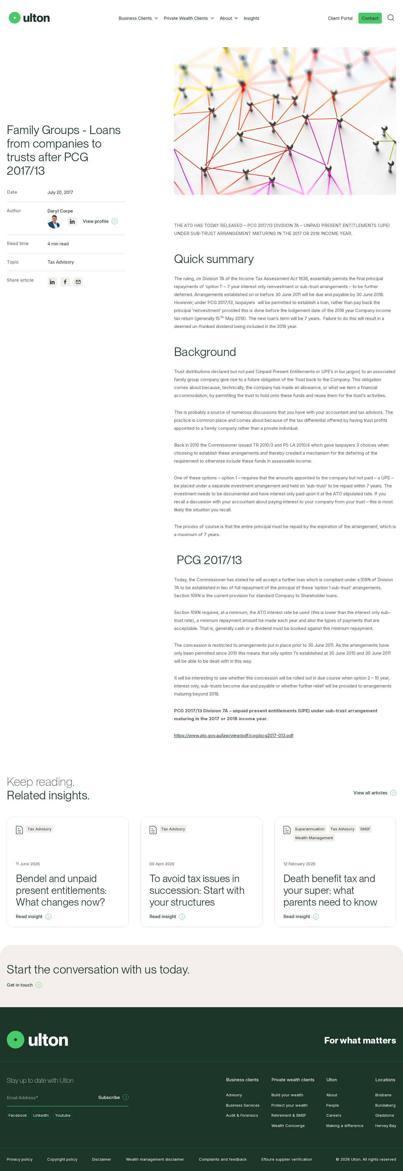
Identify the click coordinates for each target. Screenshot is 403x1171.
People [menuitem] (332, 1105)
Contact (370, 18)
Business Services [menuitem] (243, 1105)
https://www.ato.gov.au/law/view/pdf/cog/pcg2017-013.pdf (234, 735)
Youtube (63, 1115)
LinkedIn (41, 1115)
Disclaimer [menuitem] (101, 1159)
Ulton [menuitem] (331, 1079)
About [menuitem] (331, 1094)
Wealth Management (314, 837)
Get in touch (20, 985)
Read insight (29, 916)
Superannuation (310, 829)
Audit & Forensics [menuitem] (242, 1115)
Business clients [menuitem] (242, 1079)
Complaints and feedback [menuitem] (223, 1159)
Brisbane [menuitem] (383, 1094)
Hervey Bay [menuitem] (385, 1125)
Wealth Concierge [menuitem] (288, 1125)
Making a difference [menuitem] (344, 1125)
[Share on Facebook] (65, 282)
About (226, 18)
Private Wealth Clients (186, 18)
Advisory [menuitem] (234, 1094)
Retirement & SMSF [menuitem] (288, 1115)
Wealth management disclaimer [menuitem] (155, 1159)
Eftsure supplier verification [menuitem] (286, 1159)
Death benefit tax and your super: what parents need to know (331, 890)
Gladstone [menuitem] (384, 1115)
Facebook (18, 1115)
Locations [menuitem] (385, 1079)
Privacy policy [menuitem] (19, 1159)
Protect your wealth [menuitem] (289, 1105)
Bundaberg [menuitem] (385, 1105)
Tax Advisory (60, 262)
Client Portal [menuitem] (340, 18)
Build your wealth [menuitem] (287, 1094)
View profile (96, 221)
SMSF (365, 829)
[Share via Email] (78, 282)
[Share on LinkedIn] (52, 282)
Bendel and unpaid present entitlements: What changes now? (61, 890)
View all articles (370, 793)
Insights (251, 18)
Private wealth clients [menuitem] (292, 1079)
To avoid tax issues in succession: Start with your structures (197, 890)
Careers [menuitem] (333, 1115)
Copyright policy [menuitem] (62, 1159)
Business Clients (135, 18)
